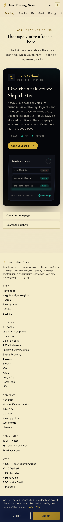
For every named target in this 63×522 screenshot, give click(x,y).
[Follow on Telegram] (57, 4)
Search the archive (17, 224)
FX (32, 13)
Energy (52, 13)
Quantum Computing (15, 331)
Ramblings (9, 381)
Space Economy (12, 354)
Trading (10, 13)
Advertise (8, 408)
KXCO (6, 372)
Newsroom (9, 427)
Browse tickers (11, 304)
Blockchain (9, 336)
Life (5, 386)
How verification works (16, 404)
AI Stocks (8, 326)
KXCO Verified (11, 468)
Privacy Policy (34, 506)
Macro (6, 368)
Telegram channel (16, 445)
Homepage (9, 290)
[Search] (50, 5)
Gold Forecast (11, 340)
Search (7, 299)
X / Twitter (12, 440)
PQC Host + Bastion (14, 482)
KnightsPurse (10, 477)
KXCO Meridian (11, 472)
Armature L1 (9, 486)
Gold (41, 13)
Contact (7, 413)
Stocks (23, 13)
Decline (17, 515)
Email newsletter (12, 450)
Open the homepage (18, 215)
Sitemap (7, 313)
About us (8, 399)
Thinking (8, 358)
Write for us (9, 422)
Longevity (8, 377)
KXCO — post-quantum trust (19, 463)
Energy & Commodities (16, 349)
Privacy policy (11, 418)
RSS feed (8, 308)
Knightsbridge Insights (16, 295)
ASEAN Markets (12, 345)
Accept (46, 515)
